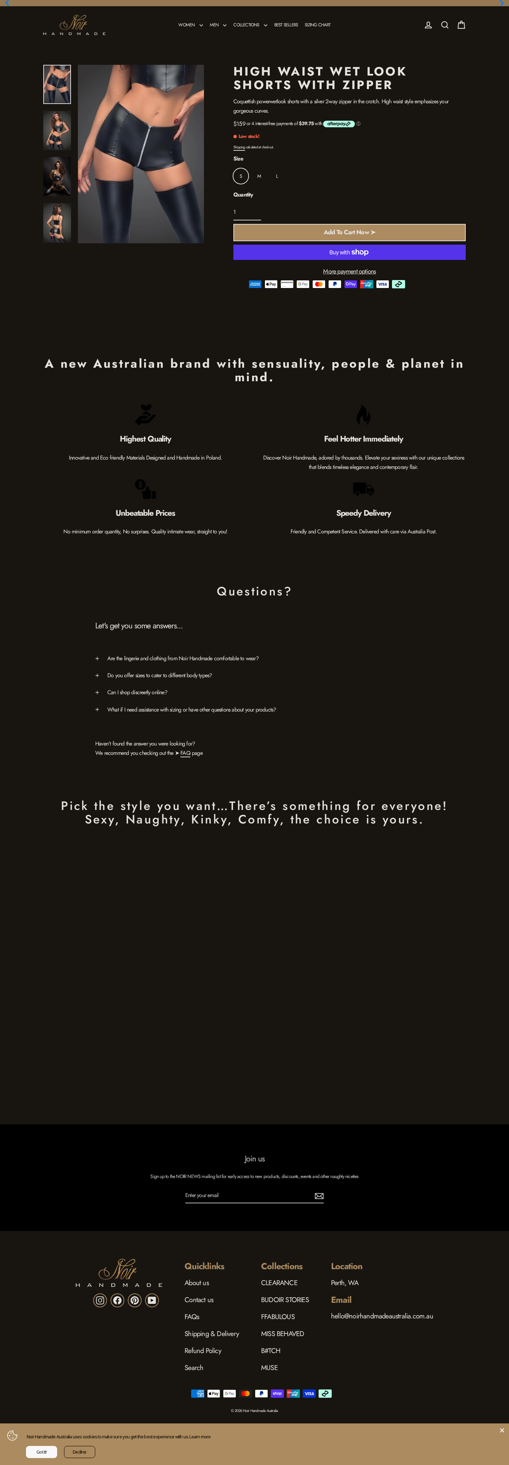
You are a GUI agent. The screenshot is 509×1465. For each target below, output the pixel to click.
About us (197, 1283)
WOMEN (187, 24)
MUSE (269, 1368)
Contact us (199, 1300)
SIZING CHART (317, 24)
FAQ (185, 753)
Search (194, 1368)
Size (238, 159)
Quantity (243, 195)
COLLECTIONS (246, 24)
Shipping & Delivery (212, 1334)
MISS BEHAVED (282, 1334)
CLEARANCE (279, 1283)
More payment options (349, 271)
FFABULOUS (278, 1317)
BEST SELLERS (286, 24)
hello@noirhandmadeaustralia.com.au (382, 1316)
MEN (215, 24)
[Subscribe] (318, 1195)
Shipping (239, 147)
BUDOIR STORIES (285, 1300)
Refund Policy (203, 1351)
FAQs (192, 1317)
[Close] (502, 1430)
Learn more (200, 1436)
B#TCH (270, 1351)
